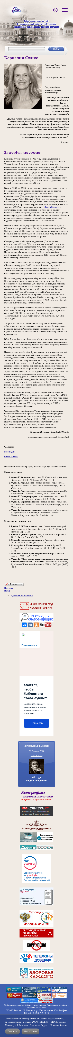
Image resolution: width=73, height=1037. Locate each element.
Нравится (8, 588)
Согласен (12, 1031)
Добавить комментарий (22, 595)
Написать (37, 723)
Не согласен (30, 1031)
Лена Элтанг (36, 755)
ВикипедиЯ (9, 451)
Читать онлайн (11, 456)
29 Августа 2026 (36, 751)
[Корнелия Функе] (23, 108)
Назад (7, 590)
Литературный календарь (36, 745)
